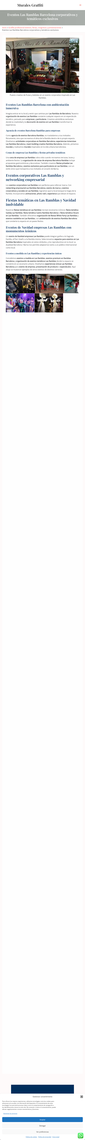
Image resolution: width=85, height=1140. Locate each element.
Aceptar (42, 1120)
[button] (82, 1097)
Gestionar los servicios (10, 1113)
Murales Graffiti (30, 5)
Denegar (42, 1126)
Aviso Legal (55, 1137)
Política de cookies (31, 1137)
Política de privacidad (44, 1137)
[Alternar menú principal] (80, 5)
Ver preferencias (42, 1132)
